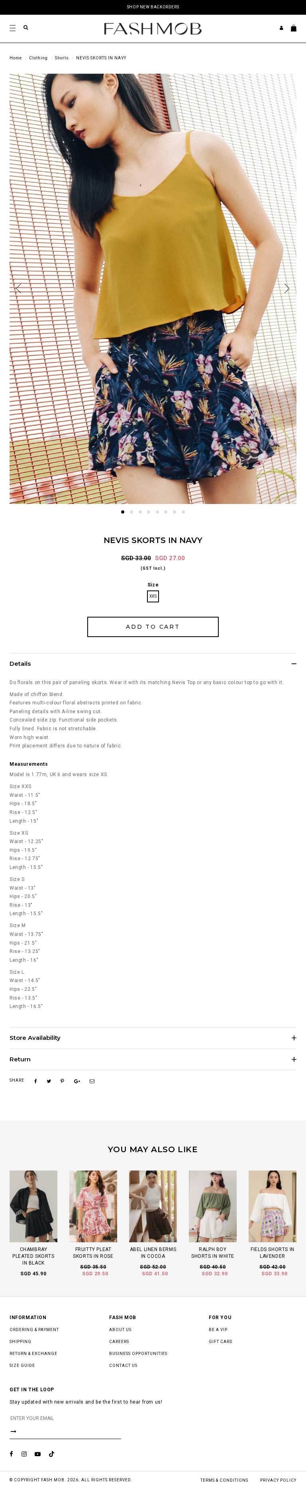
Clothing (38, 58)
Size (153, 585)
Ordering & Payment (34, 1330)
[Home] (153, 28)
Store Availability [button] (35, 1038)
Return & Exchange (33, 1353)
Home (16, 58)
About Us (120, 1330)
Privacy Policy (278, 1480)
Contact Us (123, 1365)
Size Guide (22, 1365)
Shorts (62, 58)
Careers (119, 1341)
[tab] (153, 664)
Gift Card (221, 1341)
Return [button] (20, 1059)
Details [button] (20, 664)
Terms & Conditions (224, 1480)
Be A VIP (218, 1330)
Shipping (20, 1341)
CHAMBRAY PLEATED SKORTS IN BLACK (33, 1256)
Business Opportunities (138, 1353)
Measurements (29, 764)
